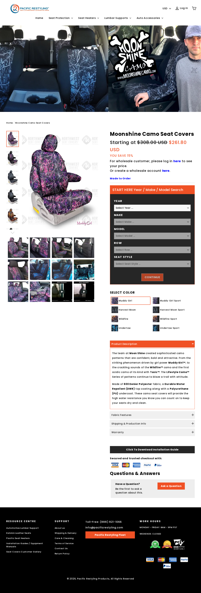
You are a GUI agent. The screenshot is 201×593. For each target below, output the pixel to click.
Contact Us (61, 548)
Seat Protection (60, 18)
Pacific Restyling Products (93, 578)
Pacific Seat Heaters (18, 538)
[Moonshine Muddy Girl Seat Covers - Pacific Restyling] (13, 139)
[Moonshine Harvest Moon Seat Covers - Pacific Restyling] (13, 177)
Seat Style (123, 257)
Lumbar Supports (116, 18)
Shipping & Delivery (66, 533)
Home (39, 18)
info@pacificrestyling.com (104, 527)
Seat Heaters (87, 18)
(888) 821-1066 (111, 522)
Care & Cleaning (64, 538)
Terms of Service (64, 543)
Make (118, 215)
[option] (60, 180)
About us (60, 528)
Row (118, 243)
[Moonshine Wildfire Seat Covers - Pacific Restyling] (13, 216)
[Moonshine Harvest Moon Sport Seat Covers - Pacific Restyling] (13, 196)
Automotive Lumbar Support (22, 528)
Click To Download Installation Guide (152, 449)
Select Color (122, 292)
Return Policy (62, 553)
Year (118, 201)
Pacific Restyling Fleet (110, 535)
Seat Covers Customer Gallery (23, 551)
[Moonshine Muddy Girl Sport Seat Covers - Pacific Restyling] (13, 158)
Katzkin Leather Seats (18, 533)
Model (119, 229)
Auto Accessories (149, 18)
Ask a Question (171, 486)
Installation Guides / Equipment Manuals (24, 545)
